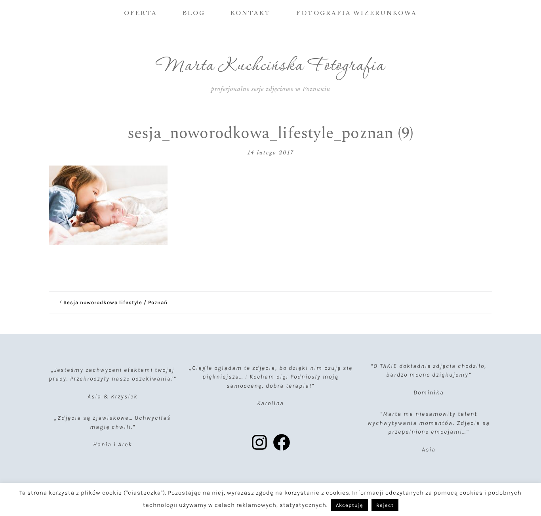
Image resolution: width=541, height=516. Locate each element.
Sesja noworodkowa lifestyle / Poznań (115, 302)
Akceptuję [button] (349, 505)
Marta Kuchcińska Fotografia (271, 66)
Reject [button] (385, 505)
